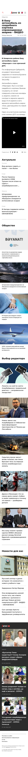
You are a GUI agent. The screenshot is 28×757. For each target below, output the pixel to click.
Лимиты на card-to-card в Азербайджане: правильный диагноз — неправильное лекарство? (14, 389)
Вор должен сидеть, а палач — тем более (11, 167)
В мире (3, 173)
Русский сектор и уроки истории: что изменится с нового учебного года (12, 581)
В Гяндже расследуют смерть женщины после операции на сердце (12, 317)
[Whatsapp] (15, 152)
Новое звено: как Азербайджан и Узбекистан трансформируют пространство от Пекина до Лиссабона (13, 425)
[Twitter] (12, 152)
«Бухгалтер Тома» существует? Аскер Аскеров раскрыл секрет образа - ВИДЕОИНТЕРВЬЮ (14, 656)
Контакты (4, 741)
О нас (3, 739)
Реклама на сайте (7, 735)
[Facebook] (10, 152)
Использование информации (10, 737)
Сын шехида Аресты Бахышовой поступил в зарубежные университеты (13, 612)
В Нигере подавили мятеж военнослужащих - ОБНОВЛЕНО (13, 211)
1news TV (4, 649)
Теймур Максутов (7, 35)
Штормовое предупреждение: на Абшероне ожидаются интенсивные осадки (11, 197)
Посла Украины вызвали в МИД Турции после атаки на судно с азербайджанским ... (11, 181)
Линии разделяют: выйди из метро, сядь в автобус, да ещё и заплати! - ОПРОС (14, 689)
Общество (5, 17)
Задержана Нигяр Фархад (13, 588)
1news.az (8, 747)
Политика (4, 163)
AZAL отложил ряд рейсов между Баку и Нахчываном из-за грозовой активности (13, 348)
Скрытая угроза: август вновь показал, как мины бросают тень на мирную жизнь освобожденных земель (12, 461)
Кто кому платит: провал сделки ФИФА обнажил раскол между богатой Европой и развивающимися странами (14, 535)
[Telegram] (17, 152)
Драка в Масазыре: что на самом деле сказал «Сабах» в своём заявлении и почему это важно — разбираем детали (14, 498)
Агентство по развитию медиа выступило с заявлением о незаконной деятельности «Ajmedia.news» (12, 254)
